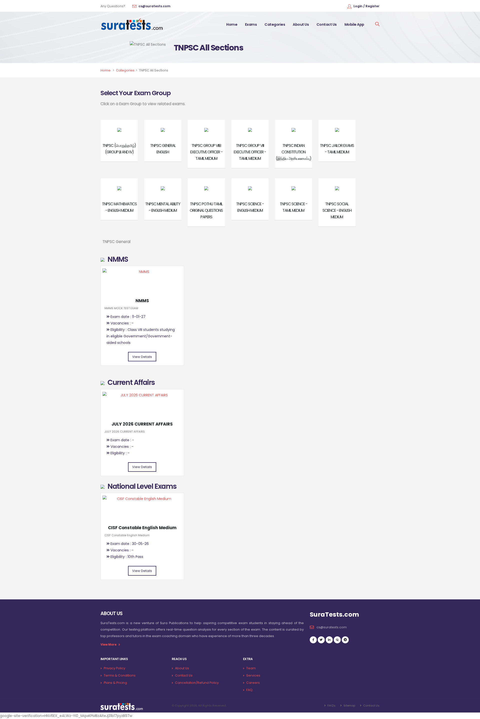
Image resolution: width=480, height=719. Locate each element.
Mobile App (354, 24)
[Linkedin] (329, 639)
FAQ (249, 690)
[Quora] (337, 639)
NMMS (142, 301)
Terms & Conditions (120, 675)
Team (251, 668)
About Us (301, 24)
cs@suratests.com (154, 6)
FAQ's (331, 706)
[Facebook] (313, 639)
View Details (142, 357)
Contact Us (326, 24)
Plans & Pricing (115, 683)
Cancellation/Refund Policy (197, 683)
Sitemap (349, 706)
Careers (253, 683)
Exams (251, 24)
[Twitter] (321, 639)
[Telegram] (345, 639)
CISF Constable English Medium (142, 528)
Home (231, 24)
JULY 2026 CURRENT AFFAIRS (142, 424)
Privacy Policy (114, 668)
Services (253, 675)
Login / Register (367, 6)
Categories (274, 24)
